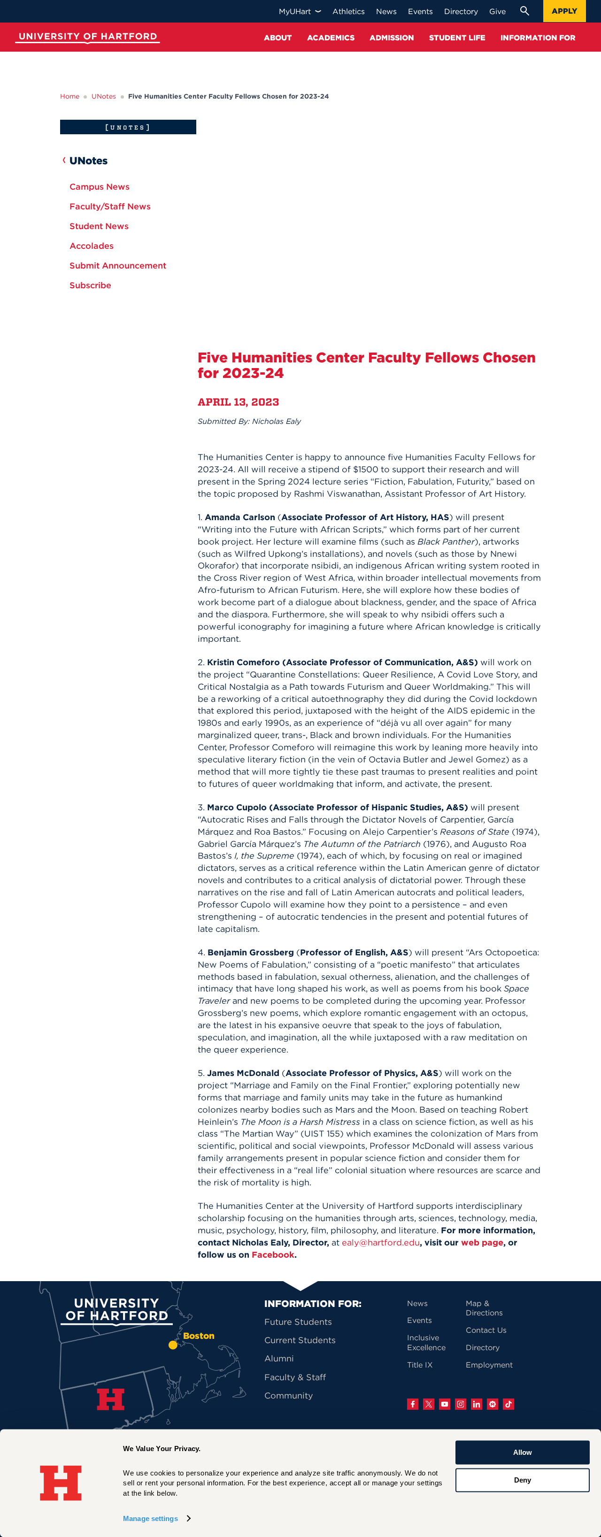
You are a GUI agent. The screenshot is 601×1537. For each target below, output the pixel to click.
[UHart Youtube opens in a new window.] (444, 1404)
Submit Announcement (117, 265)
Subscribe (90, 285)
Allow (522, 1452)
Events (419, 1320)
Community (288, 1395)
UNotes (104, 96)
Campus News (99, 186)
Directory (483, 1347)
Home (69, 96)
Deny (522, 1480)
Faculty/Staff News (110, 206)
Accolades (91, 245)
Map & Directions (484, 1308)
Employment (489, 1364)
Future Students (298, 1321)
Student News (99, 226)
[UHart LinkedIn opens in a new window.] (476, 1404)
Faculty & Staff (295, 1377)
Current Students (300, 1340)
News (417, 1303)
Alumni (279, 1358)
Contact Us (486, 1330)
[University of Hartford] (85, 39)
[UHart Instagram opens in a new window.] (460, 1404)
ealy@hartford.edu (381, 1242)
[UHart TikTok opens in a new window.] (508, 1404)
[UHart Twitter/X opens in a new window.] (428, 1404)
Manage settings (150, 1518)
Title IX (420, 1364)
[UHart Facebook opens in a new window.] (412, 1404)
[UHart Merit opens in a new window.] (492, 1404)
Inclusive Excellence (426, 1342)
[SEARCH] (524, 11)
